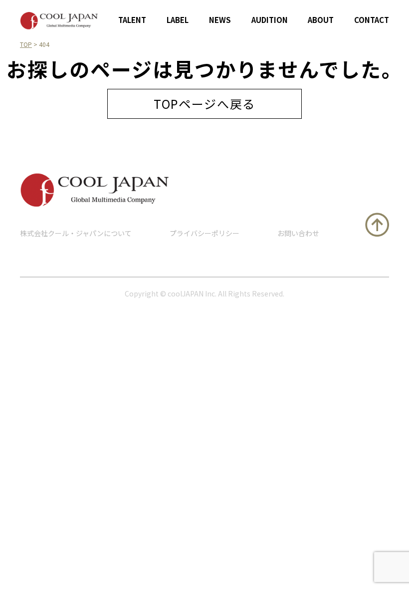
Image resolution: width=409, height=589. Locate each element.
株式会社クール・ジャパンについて (76, 233)
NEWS (220, 19)
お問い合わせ (298, 233)
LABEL (178, 19)
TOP (26, 44)
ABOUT (321, 19)
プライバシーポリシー (204, 233)
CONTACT (371, 19)
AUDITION (269, 19)
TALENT (132, 19)
